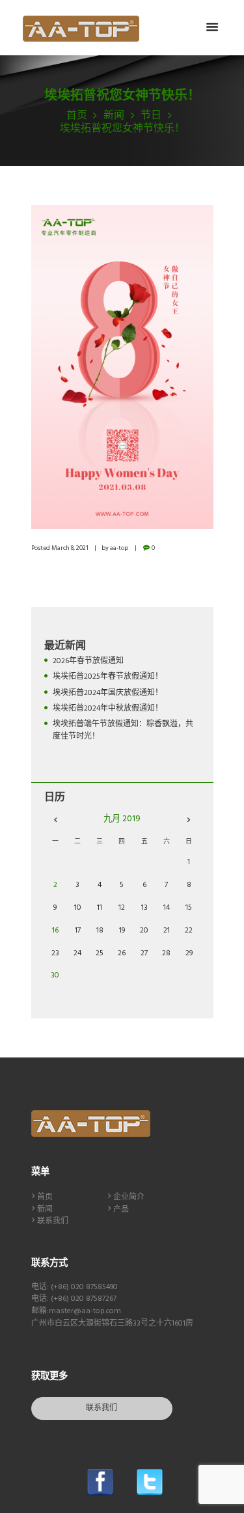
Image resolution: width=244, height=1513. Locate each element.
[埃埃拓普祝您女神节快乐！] (122, 367)
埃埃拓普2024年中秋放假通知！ (108, 708)
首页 (76, 116)
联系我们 (52, 1221)
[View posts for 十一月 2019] (189, 819)
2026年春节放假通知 (88, 661)
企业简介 (128, 1197)
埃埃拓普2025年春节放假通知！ (108, 676)
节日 (151, 116)
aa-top (119, 548)
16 (55, 930)
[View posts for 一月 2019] (55, 819)
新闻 (113, 116)
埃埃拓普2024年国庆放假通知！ (108, 693)
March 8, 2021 (69, 548)
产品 (121, 1209)
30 (55, 975)
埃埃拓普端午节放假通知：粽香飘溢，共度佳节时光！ (123, 730)
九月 (121, 819)
